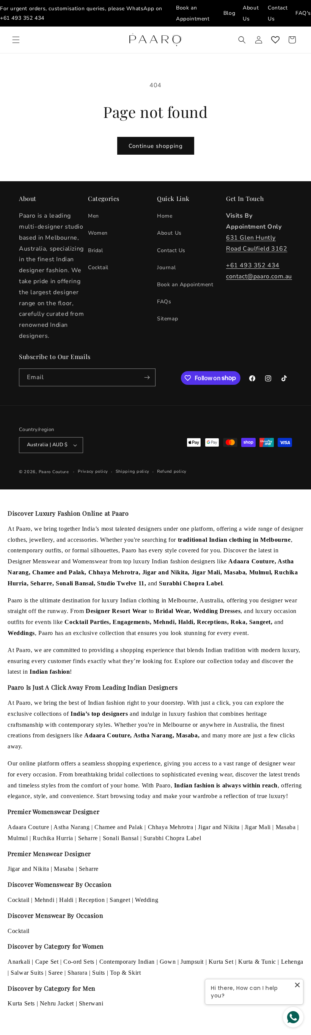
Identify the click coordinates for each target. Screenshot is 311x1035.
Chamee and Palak (118, 827)
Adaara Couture (28, 827)
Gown (168, 961)
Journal (166, 267)
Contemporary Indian (127, 961)
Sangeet (120, 900)
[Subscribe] (146, 377)
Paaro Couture (54, 472)
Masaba (286, 827)
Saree (55, 972)
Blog (229, 13)
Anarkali (19, 961)
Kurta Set (221, 961)
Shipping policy (133, 471)
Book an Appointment (185, 284)
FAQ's (303, 13)
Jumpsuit (192, 961)
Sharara (77, 972)
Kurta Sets (21, 1003)
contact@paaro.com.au (259, 276)
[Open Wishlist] (275, 39)
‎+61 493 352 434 (253, 265)
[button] (16, 39)
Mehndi (45, 900)
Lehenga (292, 961)
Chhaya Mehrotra (170, 827)
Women (98, 233)
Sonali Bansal (121, 838)
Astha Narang (71, 827)
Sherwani (91, 1003)
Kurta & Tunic (257, 961)
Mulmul (18, 838)
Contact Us (171, 250)
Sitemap (167, 318)
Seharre (88, 838)
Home (164, 216)
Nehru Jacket (57, 1003)
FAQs (164, 301)
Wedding (146, 900)
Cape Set (47, 961)
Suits (98, 972)
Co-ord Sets (78, 961)
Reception (92, 900)
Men (93, 216)
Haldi (66, 900)
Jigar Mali (258, 827)
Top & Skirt (125, 972)
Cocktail (98, 267)
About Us (169, 233)
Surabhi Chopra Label (172, 838)
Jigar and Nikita (219, 827)
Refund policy (172, 471)
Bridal (95, 250)
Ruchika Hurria (53, 838)
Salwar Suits (27, 972)
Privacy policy (93, 471)
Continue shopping (156, 146)
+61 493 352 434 (22, 18)
